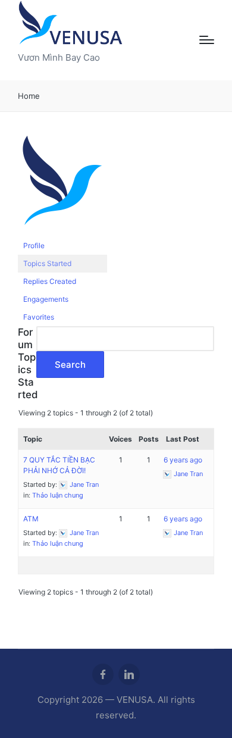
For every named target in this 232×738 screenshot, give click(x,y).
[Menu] (206, 40)
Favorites (38, 316)
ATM (31, 518)
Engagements (45, 299)
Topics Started (47, 263)
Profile (34, 245)
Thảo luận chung (57, 495)
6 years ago (183, 459)
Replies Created (49, 281)
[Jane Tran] (62, 186)
